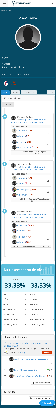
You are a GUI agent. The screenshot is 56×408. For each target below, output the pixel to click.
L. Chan (20, 230)
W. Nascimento (24, 147)
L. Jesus (20, 142)
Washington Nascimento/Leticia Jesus (31, 359)
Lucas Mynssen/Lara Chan (26, 370)
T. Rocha (21, 130)
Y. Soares (21, 194)
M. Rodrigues (23, 189)
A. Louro (21, 136)
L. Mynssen (22, 225)
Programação (29, 92)
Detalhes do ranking (41, 398)
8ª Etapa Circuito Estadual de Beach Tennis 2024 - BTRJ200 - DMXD (28, 121)
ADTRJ (22, 352)
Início (3, 10)
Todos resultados (42, 382)
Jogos (15, 92)
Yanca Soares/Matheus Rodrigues (29, 376)
